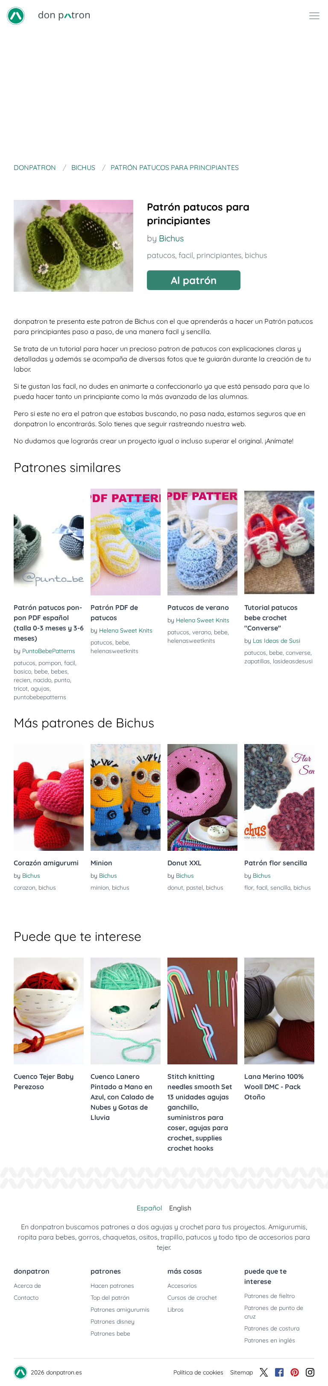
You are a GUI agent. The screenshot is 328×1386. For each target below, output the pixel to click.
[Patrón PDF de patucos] (126, 542)
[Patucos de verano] (202, 542)
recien (22, 680)
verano (201, 632)
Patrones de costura (271, 1328)
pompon (49, 663)
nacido (42, 680)
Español (149, 1208)
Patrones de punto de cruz (273, 1312)
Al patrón (194, 280)
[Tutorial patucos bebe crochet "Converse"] (279, 542)
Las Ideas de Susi (276, 641)
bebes (59, 671)
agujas (40, 688)
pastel (194, 887)
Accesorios (182, 1285)
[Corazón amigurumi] (49, 797)
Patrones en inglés (269, 1340)
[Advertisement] (164, 95)
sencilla (280, 887)
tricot (21, 688)
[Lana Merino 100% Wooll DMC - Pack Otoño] (279, 1011)
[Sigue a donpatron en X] (264, 1372)
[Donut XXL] (202, 797)
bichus (256, 255)
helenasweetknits (114, 651)
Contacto (26, 1297)
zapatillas (257, 661)
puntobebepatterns (40, 697)
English (180, 1208)
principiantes (218, 255)
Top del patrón (110, 1297)
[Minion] (126, 797)
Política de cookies (198, 1372)
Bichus (171, 238)
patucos (161, 255)
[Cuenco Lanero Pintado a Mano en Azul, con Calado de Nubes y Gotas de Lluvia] (126, 1011)
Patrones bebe (110, 1333)
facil (186, 255)
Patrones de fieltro (269, 1296)
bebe (41, 671)
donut (175, 887)
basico (22, 671)
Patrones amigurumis (120, 1309)
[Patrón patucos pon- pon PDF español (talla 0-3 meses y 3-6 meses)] (49, 542)
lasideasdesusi (293, 661)
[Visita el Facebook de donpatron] (279, 1372)
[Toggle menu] (314, 16)
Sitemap (241, 1372)
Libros (175, 1309)
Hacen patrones (112, 1285)
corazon (24, 887)
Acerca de (27, 1285)
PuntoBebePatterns (48, 651)
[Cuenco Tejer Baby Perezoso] (49, 1011)
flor (248, 887)
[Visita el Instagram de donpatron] (310, 1372)
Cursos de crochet (192, 1297)
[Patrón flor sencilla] (279, 797)
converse (298, 652)
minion (100, 887)
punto (62, 680)
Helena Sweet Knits (125, 630)
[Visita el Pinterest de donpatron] (294, 1372)
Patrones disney (113, 1321)
